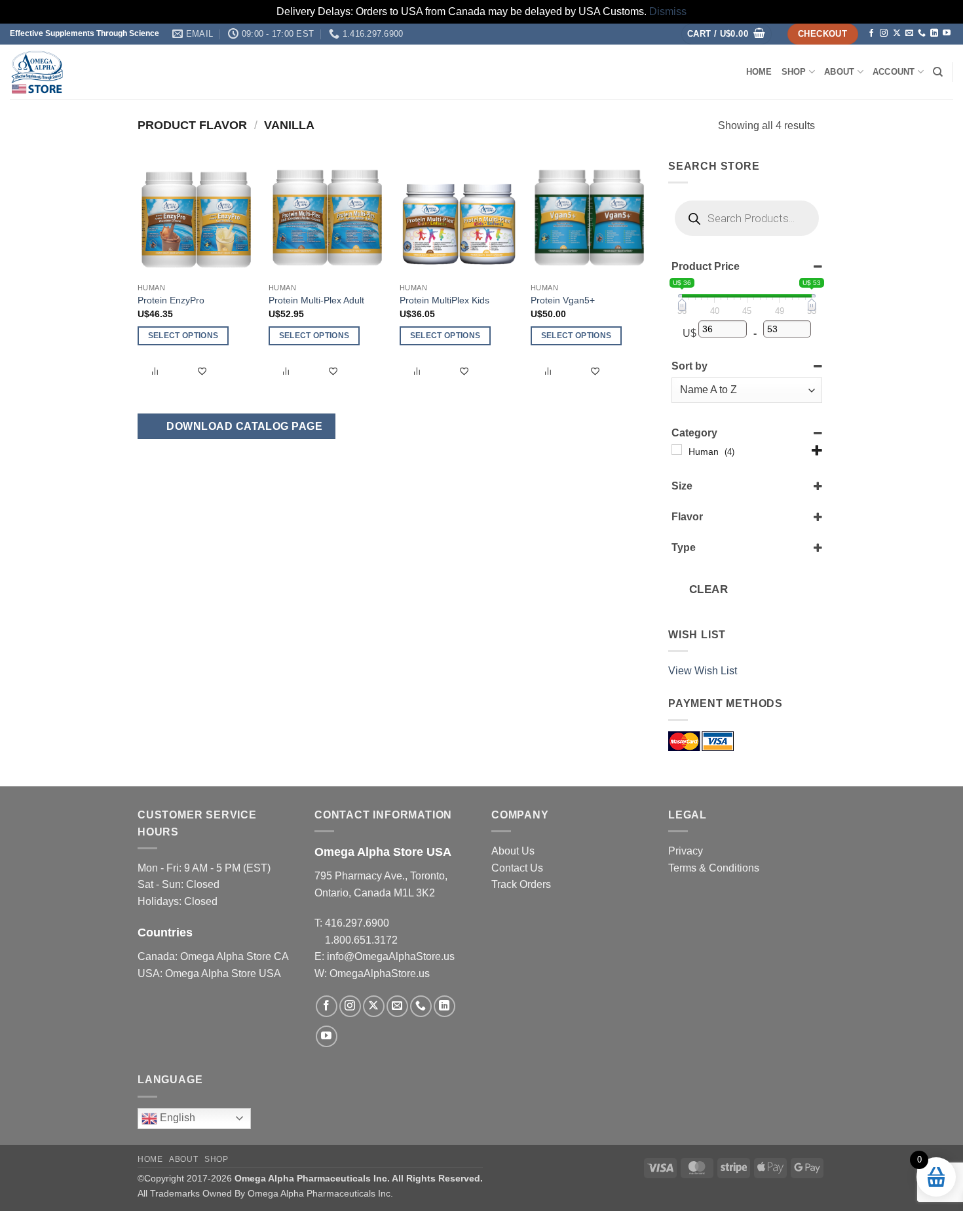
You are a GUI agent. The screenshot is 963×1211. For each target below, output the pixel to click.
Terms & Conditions (713, 868)
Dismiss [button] (668, 11)
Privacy (685, 850)
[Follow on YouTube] (947, 33)
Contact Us (517, 868)
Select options (183, 335)
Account (894, 72)
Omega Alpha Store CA (234, 956)
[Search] (938, 72)
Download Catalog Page (243, 426)
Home (759, 72)
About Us (513, 850)
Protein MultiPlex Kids (444, 300)
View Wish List (702, 670)
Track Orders (521, 884)
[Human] (676, 450)
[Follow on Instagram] (884, 33)
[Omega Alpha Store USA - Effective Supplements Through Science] (140, 72)
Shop (794, 72)
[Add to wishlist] (202, 371)
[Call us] (922, 33)
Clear (708, 590)
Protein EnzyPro (171, 300)
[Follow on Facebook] (871, 33)
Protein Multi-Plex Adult (316, 300)
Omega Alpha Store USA (223, 973)
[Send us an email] (909, 33)
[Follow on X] (897, 33)
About (839, 72)
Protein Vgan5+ (563, 300)
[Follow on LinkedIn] (934, 33)
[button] (726, 34)
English (176, 1117)
